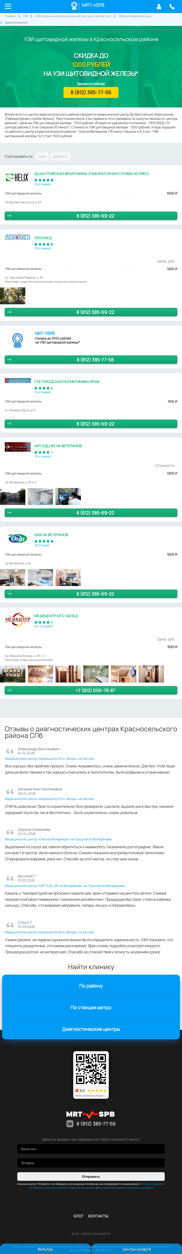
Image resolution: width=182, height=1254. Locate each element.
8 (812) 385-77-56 (172, 6)
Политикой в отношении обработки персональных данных (62, 1187)
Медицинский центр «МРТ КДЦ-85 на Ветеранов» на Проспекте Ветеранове (65, 885)
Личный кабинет (159, 6)
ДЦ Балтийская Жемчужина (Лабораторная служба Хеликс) (91, 173)
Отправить (91, 1176)
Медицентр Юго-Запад (56, 615)
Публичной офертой (152, 1184)
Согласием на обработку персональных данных (126, 1187)
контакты (98, 1216)
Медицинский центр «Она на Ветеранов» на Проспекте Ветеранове (58, 839)
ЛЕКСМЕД (43, 237)
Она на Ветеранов (51, 534)
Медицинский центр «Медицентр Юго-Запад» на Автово (49, 758)
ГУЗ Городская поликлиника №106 (67, 381)
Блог (78, 1216)
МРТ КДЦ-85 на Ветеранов (58, 445)
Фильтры (45, 1249)
